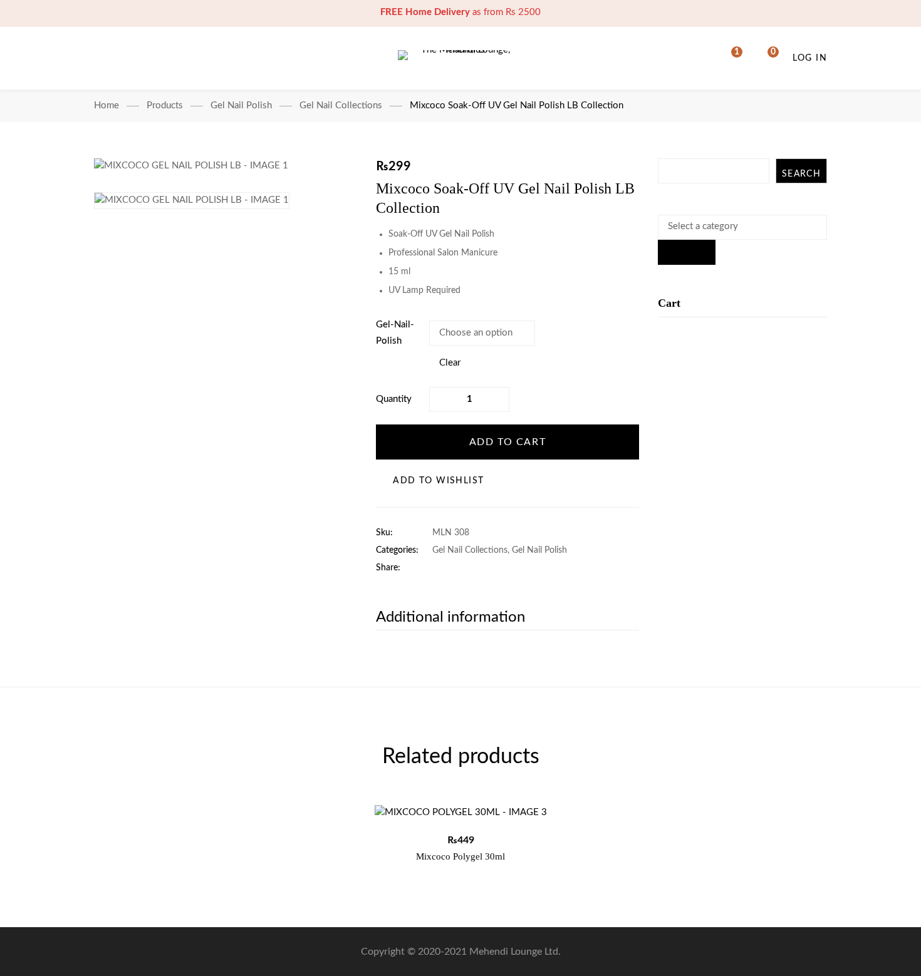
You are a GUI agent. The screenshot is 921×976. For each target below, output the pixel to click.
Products (165, 105)
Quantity (394, 399)
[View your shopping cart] (765, 58)
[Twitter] (455, 567)
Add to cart (507, 442)
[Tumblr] (494, 567)
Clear (449, 362)
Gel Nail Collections (340, 105)
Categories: (397, 550)
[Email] (513, 567)
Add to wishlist (438, 480)
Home (106, 105)
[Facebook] (435, 567)
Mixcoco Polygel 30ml (460, 856)
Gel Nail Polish (241, 105)
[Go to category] (686, 252)
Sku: (384, 532)
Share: (388, 567)
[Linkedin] (474, 567)
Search (801, 174)
